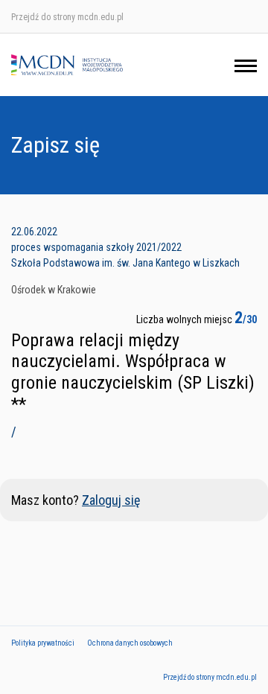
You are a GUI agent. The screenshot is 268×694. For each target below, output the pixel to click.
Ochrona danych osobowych (130, 643)
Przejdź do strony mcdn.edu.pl (67, 17)
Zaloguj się (111, 500)
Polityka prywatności (42, 643)
